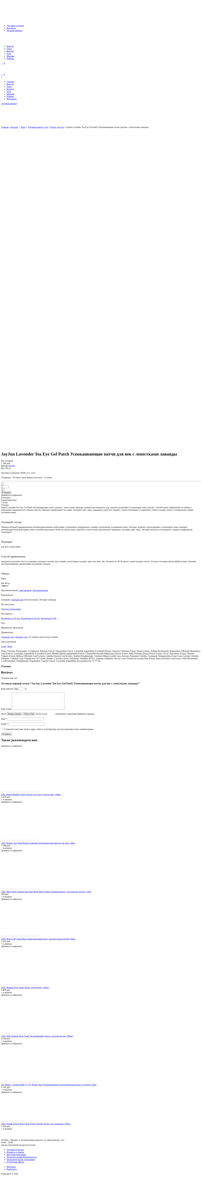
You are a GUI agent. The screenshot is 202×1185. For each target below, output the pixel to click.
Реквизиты (12, 1169)
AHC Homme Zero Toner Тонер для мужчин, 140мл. (25, 987)
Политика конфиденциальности (22, 1157)
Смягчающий (25, 590)
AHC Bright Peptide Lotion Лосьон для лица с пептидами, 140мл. (31, 794)
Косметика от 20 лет (10, 618)
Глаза (3, 646)
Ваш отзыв (6, 709)
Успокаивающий (40, 590)
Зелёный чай (17, 600)
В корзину (6, 492)
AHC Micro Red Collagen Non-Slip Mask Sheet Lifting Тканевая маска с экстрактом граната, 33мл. (46, 892)
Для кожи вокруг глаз (38, 127)
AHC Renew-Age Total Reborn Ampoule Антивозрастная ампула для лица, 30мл (38, 843)
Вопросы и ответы (15, 1152)
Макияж (10, 56)
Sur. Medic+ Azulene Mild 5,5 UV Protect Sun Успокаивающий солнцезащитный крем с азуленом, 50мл (48, 1085)
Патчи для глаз (57, 127)
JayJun (12, 466)
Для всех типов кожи (11, 609)
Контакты (11, 28)
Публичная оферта (15, 1162)
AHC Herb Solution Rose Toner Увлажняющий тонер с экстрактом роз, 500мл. (37, 1036)
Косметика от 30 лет (30, 618)
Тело (9, 53)
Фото (3, 714)
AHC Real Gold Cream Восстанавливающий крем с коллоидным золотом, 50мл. (38, 939)
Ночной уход (21, 637)
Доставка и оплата (15, 25)
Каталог (14, 127)
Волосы (10, 51)
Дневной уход (7, 637)
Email (4, 724)
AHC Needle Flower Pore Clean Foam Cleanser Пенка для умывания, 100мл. (36, 1124)
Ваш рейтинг (7, 689)
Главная (10, 81)
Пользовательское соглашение (21, 1159)
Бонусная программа (16, 1154)
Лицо (9, 48)
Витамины (12, 99)
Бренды (10, 46)
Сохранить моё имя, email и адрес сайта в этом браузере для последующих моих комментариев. (49, 729)
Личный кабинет (15, 30)
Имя (4, 719)
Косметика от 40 (48, 618)
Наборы (10, 58)
